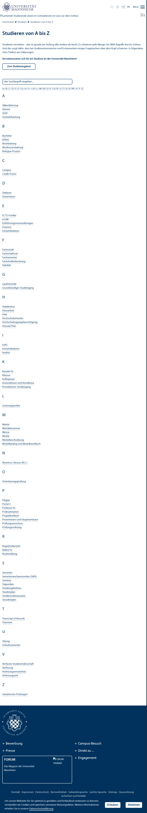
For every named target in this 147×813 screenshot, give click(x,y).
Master (6, 424)
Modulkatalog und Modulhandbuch (21, 444)
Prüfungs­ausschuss (12, 523)
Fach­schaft (8, 249)
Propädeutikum (10, 515)
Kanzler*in (7, 371)
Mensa (5, 432)
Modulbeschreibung (13, 440)
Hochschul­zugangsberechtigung (19, 322)
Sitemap (112, 792)
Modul (5, 436)
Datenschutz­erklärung (41, 808)
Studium (22, 22)
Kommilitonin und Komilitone (18, 383)
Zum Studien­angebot (19, 66)
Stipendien (8, 584)
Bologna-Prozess (11, 151)
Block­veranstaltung (12, 147)
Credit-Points (9, 174)
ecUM (5, 219)
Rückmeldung (9, 554)
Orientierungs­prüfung (14, 481)
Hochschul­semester (12, 318)
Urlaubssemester (11, 645)
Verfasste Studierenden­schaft (18, 664)
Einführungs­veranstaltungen (17, 223)
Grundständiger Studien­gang (18, 288)
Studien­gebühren (11, 588)
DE (123, 7)
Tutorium (7, 622)
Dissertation (8, 196)
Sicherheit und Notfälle (73, 796)
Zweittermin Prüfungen (15, 694)
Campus (6, 170)
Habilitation (8, 306)
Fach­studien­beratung (13, 261)
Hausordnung (126, 792)
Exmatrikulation (10, 231)
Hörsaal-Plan (9, 326)
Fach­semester (9, 257)
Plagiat (6, 500)
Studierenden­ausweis (13, 596)
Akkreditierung (10, 105)
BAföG (5, 139)
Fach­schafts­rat (10, 253)
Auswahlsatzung (11, 117)
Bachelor (7, 136)
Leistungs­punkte (11, 405)
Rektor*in (7, 550)
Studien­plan (8, 592)
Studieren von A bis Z (41, 22)
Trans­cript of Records (13, 618)
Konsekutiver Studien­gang (16, 387)
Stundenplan (9, 600)
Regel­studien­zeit (11, 546)
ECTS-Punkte (9, 215)
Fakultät (6, 265)
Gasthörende (9, 284)
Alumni (6, 109)
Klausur (6, 375)
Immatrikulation (11, 348)
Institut (6, 352)
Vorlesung (7, 668)
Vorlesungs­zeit (10, 675)
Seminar (6, 580)
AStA (5, 113)
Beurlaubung (9, 143)
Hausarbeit (8, 310)
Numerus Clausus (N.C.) (14, 462)
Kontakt (15, 792)
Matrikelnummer (11, 428)
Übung (6, 641)
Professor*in (8, 508)
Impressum (28, 792)
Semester (7, 572)
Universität (8, 22)
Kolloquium (8, 379)
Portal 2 (6, 504)
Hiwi (4, 314)
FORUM (9, 759)
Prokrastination (10, 512)
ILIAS (4, 345)
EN (128, 7)
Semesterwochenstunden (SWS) (19, 576)
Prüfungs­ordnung (12, 527)
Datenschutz (42, 792)
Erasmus (6, 227)
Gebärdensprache (78, 792)
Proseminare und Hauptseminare (20, 519)
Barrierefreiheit (59, 792)
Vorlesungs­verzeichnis (14, 671)
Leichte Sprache (98, 792)
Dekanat (6, 193)
